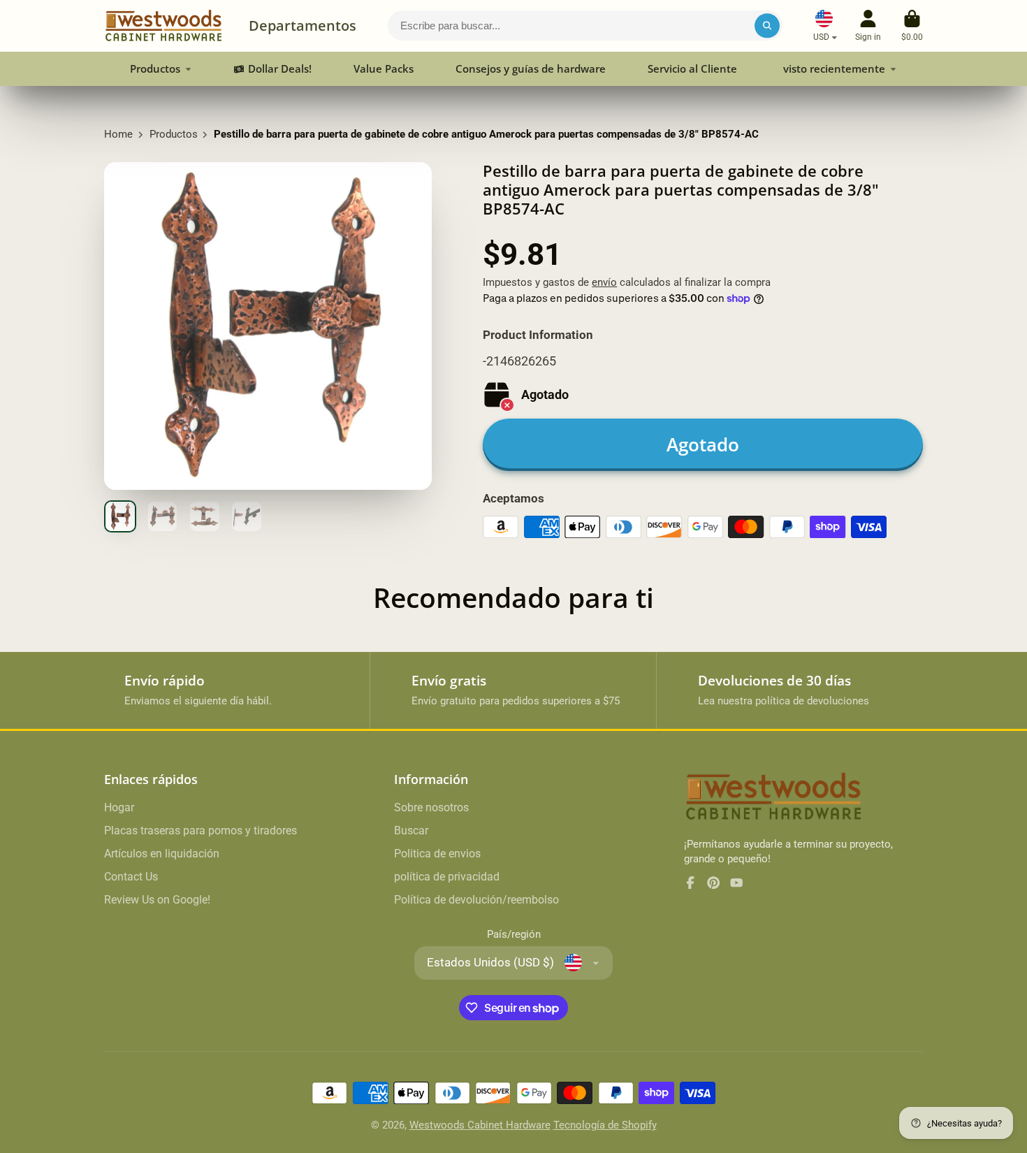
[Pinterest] (713, 882)
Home (118, 134)
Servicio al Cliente (692, 68)
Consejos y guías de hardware (531, 68)
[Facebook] (690, 882)
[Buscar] (767, 25)
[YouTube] (736, 882)
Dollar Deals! (280, 68)
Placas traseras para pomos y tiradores (200, 830)
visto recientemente (834, 68)
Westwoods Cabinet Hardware (480, 1125)
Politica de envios (437, 853)
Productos (155, 68)
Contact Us (131, 876)
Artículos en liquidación (161, 853)
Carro (912, 26)
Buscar (411, 830)
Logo (163, 26)
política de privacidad (447, 876)
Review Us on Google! (157, 899)
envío (604, 282)
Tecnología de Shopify (605, 1125)
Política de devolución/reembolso (476, 899)
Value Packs (384, 68)
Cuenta (868, 26)
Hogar (119, 807)
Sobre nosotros (431, 807)
